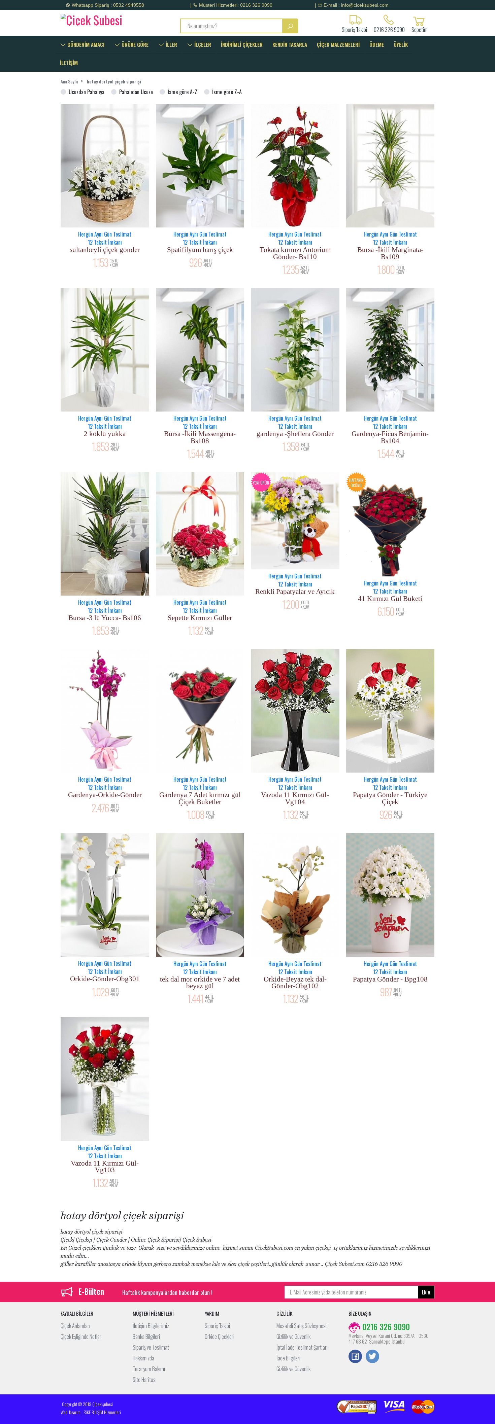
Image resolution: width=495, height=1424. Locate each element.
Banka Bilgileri (146, 1336)
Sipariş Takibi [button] (354, 29)
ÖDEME (376, 44)
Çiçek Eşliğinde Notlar (81, 1336)
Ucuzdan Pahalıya (86, 92)
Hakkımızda (143, 1358)
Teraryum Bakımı (149, 1369)
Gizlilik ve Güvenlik (293, 1336)
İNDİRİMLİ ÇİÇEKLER (242, 44)
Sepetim (419, 29)
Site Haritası (145, 1380)
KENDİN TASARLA (289, 44)
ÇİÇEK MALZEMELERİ (338, 44)
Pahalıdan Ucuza (136, 92)
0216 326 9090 (389, 29)
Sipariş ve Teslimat (151, 1347)
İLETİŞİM (69, 62)
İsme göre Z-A (227, 92)
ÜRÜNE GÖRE (134, 44)
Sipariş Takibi (217, 1326)
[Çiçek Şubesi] (103, 19)
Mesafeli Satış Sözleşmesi (301, 1326)
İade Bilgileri (288, 1358)
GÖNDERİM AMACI (85, 44)
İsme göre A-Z (182, 92)
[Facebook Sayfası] (355, 1357)
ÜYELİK (401, 44)
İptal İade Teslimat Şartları (302, 1347)
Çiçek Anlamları (75, 1326)
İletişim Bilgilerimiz (151, 1326)
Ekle (426, 1292)
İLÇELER (202, 44)
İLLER (170, 44)
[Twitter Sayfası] (372, 1357)
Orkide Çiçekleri (219, 1336)
